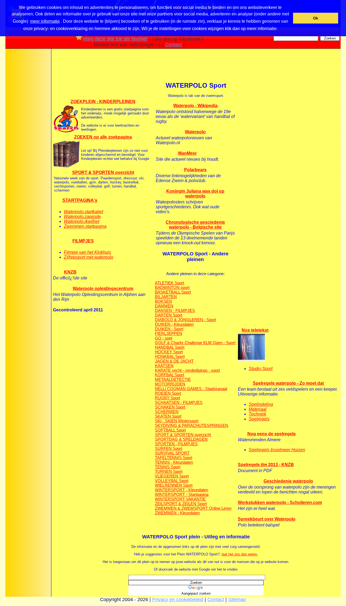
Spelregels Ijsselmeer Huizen (277, 449)
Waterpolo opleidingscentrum (103, 288)
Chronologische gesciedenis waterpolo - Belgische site (195, 224)
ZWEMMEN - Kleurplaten (177, 513)
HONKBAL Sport (170, 356)
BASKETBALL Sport (173, 292)
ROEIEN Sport (168, 393)
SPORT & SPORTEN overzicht (103, 172)
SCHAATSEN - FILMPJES (178, 402)
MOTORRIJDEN (170, 384)
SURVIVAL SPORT (172, 453)
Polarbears (195, 169)
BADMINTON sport (172, 287)
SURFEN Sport (168, 448)
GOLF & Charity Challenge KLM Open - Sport (195, 342)
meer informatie (45, 21)
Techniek (257, 414)
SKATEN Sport (168, 416)
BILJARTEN (166, 296)
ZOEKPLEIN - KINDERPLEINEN (103, 101)
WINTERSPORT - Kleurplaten (181, 490)
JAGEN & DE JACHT (174, 361)
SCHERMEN (166, 411)
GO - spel (163, 338)
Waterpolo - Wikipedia (195, 105)
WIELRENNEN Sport (173, 485)
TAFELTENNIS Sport (173, 457)
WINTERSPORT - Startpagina (181, 494)
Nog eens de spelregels (271, 434)
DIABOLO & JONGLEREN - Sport (185, 319)
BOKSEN (163, 301)
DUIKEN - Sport (169, 329)
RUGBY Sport (167, 398)
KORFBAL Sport (169, 375)
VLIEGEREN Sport (172, 476)
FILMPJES (83, 241)
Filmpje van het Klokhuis (87, 252)
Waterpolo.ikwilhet (81, 221)
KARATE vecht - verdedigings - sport (187, 370)
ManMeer (187, 153)
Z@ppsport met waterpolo (88, 257)
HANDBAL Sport (169, 347)
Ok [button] (315, 18)
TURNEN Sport (168, 471)
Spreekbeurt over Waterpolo (266, 519)
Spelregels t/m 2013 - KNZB (266, 464)
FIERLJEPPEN (168, 333)
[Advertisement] (27, 135)
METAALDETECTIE (173, 379)
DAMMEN (164, 306)
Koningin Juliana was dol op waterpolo (195, 193)
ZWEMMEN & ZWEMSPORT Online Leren (193, 508)
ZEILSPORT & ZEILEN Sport (181, 503)
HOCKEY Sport (169, 352)
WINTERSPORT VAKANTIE (180, 499)
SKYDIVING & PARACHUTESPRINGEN (191, 425)
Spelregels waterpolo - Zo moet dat (288, 383)
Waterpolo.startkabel (83, 211)
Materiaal (258, 409)
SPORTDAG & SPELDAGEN (181, 439)
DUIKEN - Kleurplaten (174, 324)
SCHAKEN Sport (170, 407)
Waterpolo (195, 132)
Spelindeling (261, 404)
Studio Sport (260, 368)
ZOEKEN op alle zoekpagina (103, 137)
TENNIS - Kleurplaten (174, 462)
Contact (173, 44)
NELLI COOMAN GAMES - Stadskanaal (191, 388)
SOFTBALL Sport (170, 430)
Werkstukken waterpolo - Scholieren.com (280, 502)
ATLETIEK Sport (169, 283)
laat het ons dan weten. (240, 554)
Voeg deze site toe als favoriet (114, 39)
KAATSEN (164, 365)
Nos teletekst (255, 330)
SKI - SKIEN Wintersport (176, 421)
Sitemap (237, 599)
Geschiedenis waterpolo (288, 481)
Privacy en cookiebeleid (177, 599)
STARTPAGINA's (79, 200)
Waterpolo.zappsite (82, 216)
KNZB (70, 272)
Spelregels (259, 419)
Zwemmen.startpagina (85, 226)
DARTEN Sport (168, 315)
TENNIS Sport (167, 467)
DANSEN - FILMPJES (175, 310)
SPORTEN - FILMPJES (176, 444)
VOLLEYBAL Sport (171, 480)
